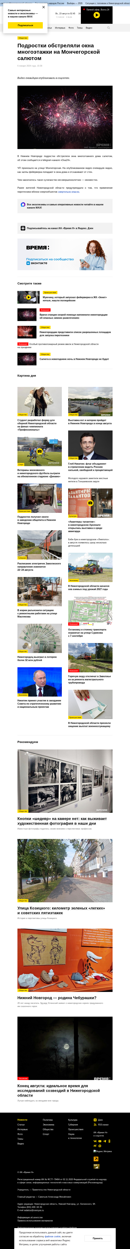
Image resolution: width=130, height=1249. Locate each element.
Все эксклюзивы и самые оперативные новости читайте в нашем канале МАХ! (65, 206)
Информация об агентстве (30, 1217)
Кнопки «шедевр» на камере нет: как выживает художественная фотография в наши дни (62, 817)
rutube (95, 1145)
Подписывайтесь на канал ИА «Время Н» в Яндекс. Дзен (60, 228)
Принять (98, 1238)
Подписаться (25, 25)
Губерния (73, 1124)
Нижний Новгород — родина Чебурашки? (57, 994)
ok (109, 1141)
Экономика (48, 1124)
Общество (23, 38)
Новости (22, 1119)
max (99, 1145)
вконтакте (95, 1141)
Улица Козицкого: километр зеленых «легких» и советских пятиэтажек (61, 907)
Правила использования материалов (35, 1220)
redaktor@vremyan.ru (34, 1210)
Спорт (46, 1134)
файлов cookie (53, 1236)
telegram (104, 1141)
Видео (20, 1143)
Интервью (22, 1129)
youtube (99, 1141)
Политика (48, 1119)
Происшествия (75, 1129)
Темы (20, 1138)
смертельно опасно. (69, 191)
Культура (72, 1119)
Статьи (21, 1124)
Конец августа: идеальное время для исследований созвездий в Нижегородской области (58, 1087)
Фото (20, 1134)
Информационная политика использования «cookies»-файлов (47, 1228)
